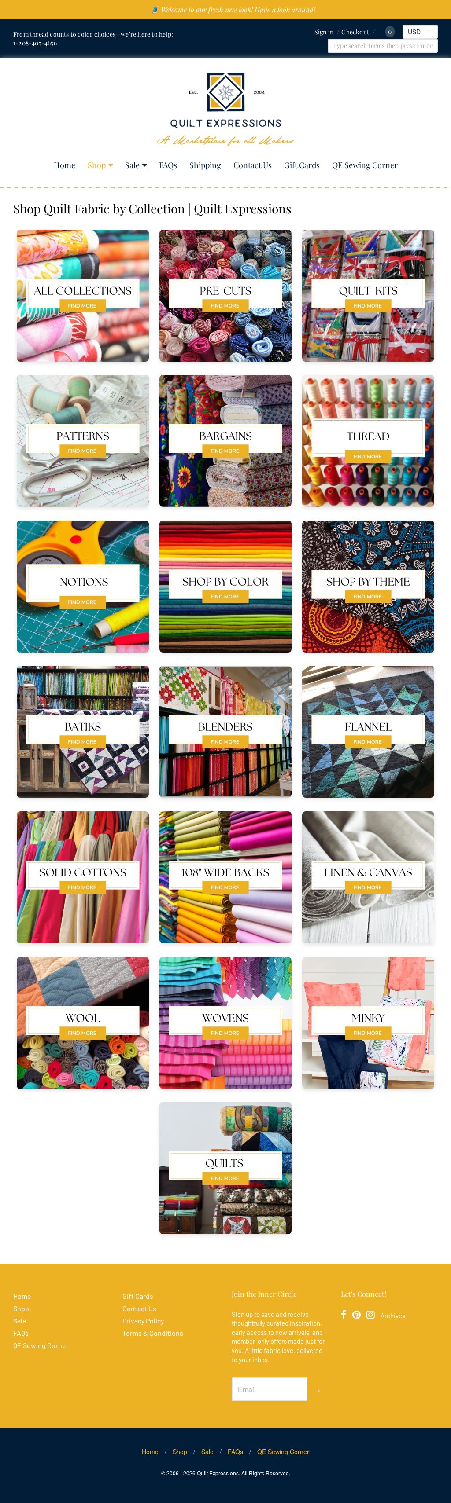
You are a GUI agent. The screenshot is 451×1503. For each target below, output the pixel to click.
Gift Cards (302, 165)
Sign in (323, 32)
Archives (393, 1316)
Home (64, 165)
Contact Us (252, 165)
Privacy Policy (143, 1320)
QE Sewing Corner (365, 165)
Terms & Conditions (152, 1333)
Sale (132, 165)
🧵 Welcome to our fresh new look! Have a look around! (232, 9)
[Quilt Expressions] (225, 109)
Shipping (205, 165)
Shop (97, 165)
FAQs (168, 165)
